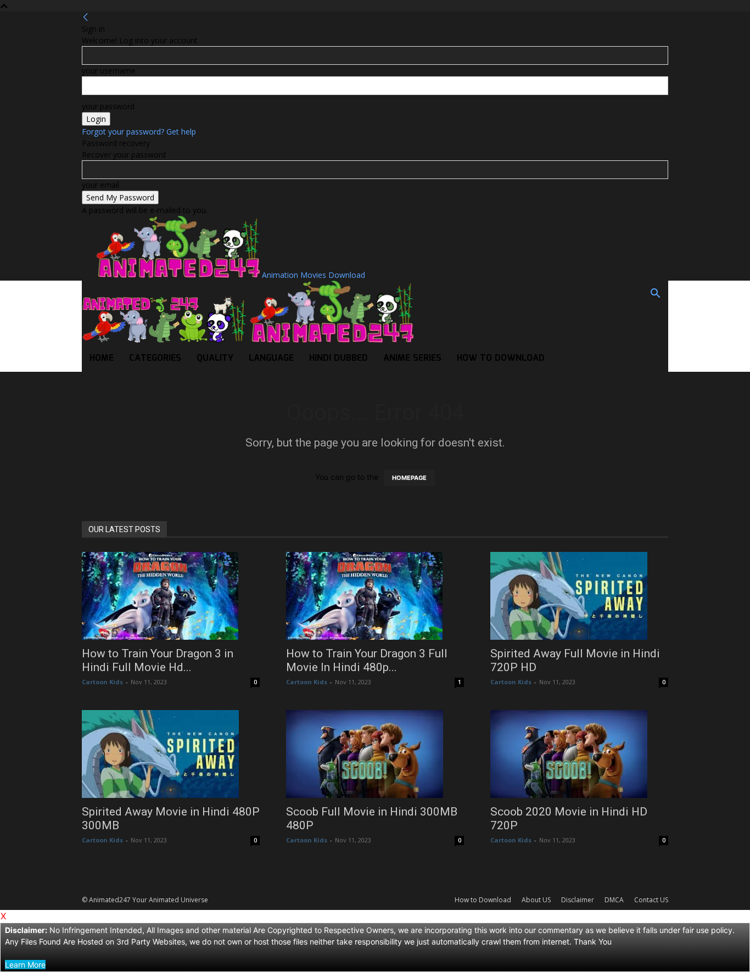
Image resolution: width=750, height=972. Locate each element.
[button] (655, 294)
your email (100, 185)
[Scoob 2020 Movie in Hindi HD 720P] (579, 754)
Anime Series (412, 358)
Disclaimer (577, 899)
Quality (215, 358)
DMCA (614, 899)
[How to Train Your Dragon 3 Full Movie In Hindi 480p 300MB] (375, 596)
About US (536, 899)
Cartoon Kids (102, 682)
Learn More (25, 964)
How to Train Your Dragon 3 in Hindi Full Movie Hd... (157, 660)
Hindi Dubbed (338, 358)
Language (271, 358)
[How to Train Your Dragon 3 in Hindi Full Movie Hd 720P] (171, 596)
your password (108, 106)
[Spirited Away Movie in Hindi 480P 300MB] (171, 754)
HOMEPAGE (409, 478)
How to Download (501, 358)
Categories (155, 358)
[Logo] (165, 339)
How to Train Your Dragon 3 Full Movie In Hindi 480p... (366, 660)
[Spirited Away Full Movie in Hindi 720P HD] (579, 596)
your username (109, 70)
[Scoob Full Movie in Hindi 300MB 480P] (375, 754)
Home (101, 358)
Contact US (651, 899)
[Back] (85, 17)
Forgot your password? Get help (139, 131)
